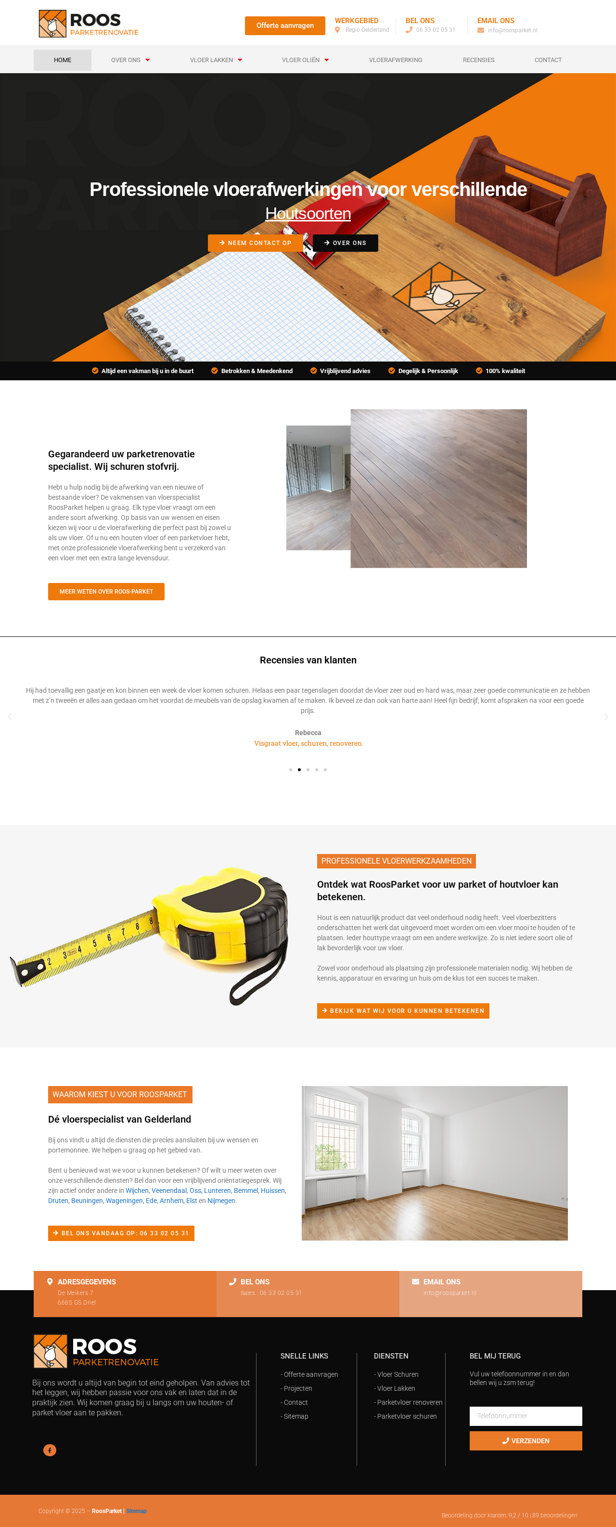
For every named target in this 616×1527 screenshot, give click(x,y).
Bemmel (246, 1190)
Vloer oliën (301, 60)
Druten (58, 1200)
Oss (195, 1190)
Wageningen (124, 1200)
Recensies (479, 60)
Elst (191, 1200)
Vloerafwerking (396, 60)
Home (62, 60)
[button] (9, 717)
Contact (548, 60)
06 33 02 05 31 (281, 1293)
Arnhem (171, 1200)
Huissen (273, 1190)
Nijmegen (221, 1200)
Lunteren (217, 1190)
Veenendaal (169, 1190)
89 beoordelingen (555, 1515)
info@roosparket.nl (450, 1293)
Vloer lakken (211, 60)
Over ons (126, 60)
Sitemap (136, 1511)
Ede (151, 1200)
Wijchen (137, 1190)
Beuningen (87, 1200)
